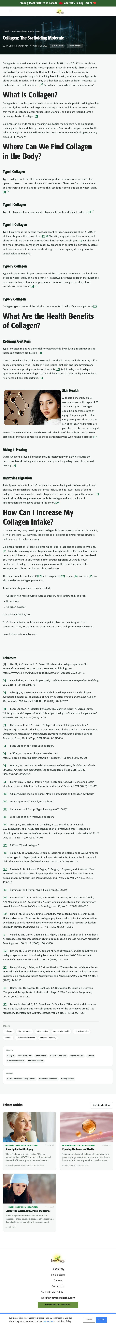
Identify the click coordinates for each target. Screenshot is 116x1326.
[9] (47, 236)
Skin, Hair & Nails (24, 1031)
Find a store (58, 1275)
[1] (38, 85)
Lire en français (75, 46)
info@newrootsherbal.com (60, 1298)
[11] (32, 286)
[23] (62, 576)
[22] (39, 576)
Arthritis (8, 1038)
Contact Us (58, 1286)
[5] (8, 191)
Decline (89, 1320)
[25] (91, 576)
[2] (41, 84)
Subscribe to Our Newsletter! (58, 1305)
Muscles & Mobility (48, 1038)
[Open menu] (11, 11)
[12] (36, 286)
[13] (95, 306)
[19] (97, 494)
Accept (101, 1320)
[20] (57, 503)
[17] (95, 437)
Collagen (8, 1031)
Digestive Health (82, 1031)
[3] (36, 116)
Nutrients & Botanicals (48, 1079)
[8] (43, 236)
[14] (39, 353)
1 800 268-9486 (54, 1292)
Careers (58, 1280)
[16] (41, 378)
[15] (57, 369)
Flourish (6, 31)
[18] (13, 465)
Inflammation (42, 1031)
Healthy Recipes (67, 1079)
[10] (79, 240)
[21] (5, 551)
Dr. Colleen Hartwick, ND (17, 46)
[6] (89, 212)
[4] (4, 192)
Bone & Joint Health (61, 1031)
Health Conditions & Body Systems (26, 31)
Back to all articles (101, 1105)
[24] (76, 576)
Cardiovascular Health (26, 1038)
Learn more (48, 1321)
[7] (93, 211)
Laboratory (58, 1269)
